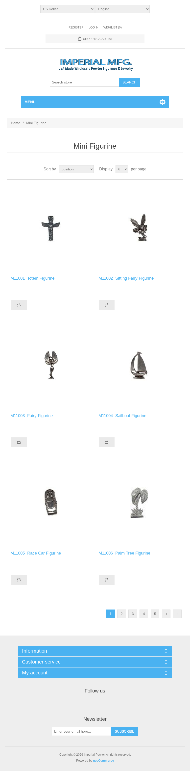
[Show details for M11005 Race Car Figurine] (51, 503)
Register (76, 27)
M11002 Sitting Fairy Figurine (126, 278)
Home (15, 123)
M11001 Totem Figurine (33, 278)
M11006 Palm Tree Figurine (124, 553)
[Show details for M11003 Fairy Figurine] (51, 365)
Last (177, 614)
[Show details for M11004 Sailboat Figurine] (139, 365)
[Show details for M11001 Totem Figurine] (51, 228)
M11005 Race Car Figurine (36, 553)
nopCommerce (103, 760)
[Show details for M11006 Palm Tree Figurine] (139, 503)
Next (166, 614)
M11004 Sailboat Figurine (122, 415)
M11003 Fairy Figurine (32, 415)
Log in (93, 27)
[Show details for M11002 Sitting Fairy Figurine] (139, 228)
